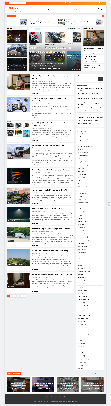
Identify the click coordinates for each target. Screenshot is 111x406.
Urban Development (82, 362)
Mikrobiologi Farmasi (83, 281)
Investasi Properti (82, 202)
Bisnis (80, 9)
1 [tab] (72, 69)
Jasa (79, 209)
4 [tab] (79, 69)
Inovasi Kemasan (82, 193)
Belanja (79, 137)
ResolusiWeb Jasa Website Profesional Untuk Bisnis (50, 170)
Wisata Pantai (81, 368)
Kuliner (79, 259)
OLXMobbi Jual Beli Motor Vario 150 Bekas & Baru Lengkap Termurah (51, 66)
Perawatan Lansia (82, 324)
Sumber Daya (81, 353)
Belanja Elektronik (82, 140)
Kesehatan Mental (82, 237)
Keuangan (80, 243)
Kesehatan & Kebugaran (83, 231)
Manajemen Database (83, 271)
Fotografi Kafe (81, 171)
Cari (78, 75)
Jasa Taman (80, 212)
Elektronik (54, 9)
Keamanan (80, 218)
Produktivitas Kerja (82, 337)
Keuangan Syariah (82, 249)
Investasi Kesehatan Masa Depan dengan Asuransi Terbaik (93, 385)
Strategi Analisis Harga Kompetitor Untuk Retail (18, 385)
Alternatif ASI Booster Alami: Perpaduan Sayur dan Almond (90, 89)
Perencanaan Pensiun (83, 334)
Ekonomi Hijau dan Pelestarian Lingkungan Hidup (50, 250)
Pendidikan (11, 286)
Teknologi (46, 9)
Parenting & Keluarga (83, 296)
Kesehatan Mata (81, 234)
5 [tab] (103, 373)
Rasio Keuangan (81, 343)
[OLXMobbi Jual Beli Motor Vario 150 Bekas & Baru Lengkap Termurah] (52, 22)
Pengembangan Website (84, 315)
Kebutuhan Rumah (82, 224)
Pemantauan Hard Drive (83, 299)
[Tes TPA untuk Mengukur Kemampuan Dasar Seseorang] (18, 280)
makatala (86, 53)
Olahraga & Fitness (13, 220)
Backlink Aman (81, 134)
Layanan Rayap (81, 262)
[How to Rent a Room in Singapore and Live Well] (18, 196)
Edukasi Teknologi (82, 152)
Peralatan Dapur (81, 321)
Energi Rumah (81, 162)
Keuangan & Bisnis (12, 182)
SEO (79, 349)
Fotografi (80, 168)
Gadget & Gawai (82, 174)
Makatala (13, 8)
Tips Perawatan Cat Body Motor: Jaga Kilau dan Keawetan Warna (49, 63)
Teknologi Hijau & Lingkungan (15, 264)
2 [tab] (75, 69)
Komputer (80, 256)
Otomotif (33, 44)
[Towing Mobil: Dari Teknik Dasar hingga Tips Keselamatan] (90, 22)
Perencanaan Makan (82, 331)
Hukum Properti (81, 187)
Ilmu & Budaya (81, 190)
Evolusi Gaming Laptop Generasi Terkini (15, 68)
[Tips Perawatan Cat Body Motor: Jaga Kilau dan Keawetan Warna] (13, 22)
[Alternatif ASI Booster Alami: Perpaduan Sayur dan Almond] (18, 82)
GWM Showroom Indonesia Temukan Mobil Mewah (46, 68)
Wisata (86, 9)
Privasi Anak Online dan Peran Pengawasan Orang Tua (43, 385)
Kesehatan (61, 9)
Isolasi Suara (81, 206)
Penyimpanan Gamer (83, 318)
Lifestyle (80, 265)
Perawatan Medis (82, 328)
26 (21, 296)
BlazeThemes (75, 401)
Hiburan (80, 184)
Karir (68, 9)
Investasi (92, 9)
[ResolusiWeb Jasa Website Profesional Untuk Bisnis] (18, 176)
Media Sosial (81, 277)
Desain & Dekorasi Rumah (84, 146)
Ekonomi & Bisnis (82, 155)
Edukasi (80, 149)
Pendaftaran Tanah (82, 309)
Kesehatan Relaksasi (82, 240)
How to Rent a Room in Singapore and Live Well (49, 190)
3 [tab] (77, 69)
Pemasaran (80, 303)
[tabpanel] (55, 49)
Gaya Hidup (81, 177)
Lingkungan (81, 268)
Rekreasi (80, 346)
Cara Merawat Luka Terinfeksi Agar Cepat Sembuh (68, 385)
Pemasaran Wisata (82, 306)
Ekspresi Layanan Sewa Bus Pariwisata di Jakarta (16, 40)
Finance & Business (82, 165)
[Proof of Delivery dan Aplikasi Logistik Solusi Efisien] (18, 234)
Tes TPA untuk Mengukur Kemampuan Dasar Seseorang (52, 274)
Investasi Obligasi (82, 199)
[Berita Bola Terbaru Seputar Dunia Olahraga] (18, 214)
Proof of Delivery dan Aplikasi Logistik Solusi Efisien (51, 228)
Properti (10, 202)
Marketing (74, 9)
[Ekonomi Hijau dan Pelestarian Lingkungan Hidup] (18, 257)
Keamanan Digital (82, 221)
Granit (79, 180)
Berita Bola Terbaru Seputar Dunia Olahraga (48, 208)
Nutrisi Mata (81, 287)
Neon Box (80, 284)
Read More (34, 93)
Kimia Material (81, 252)
